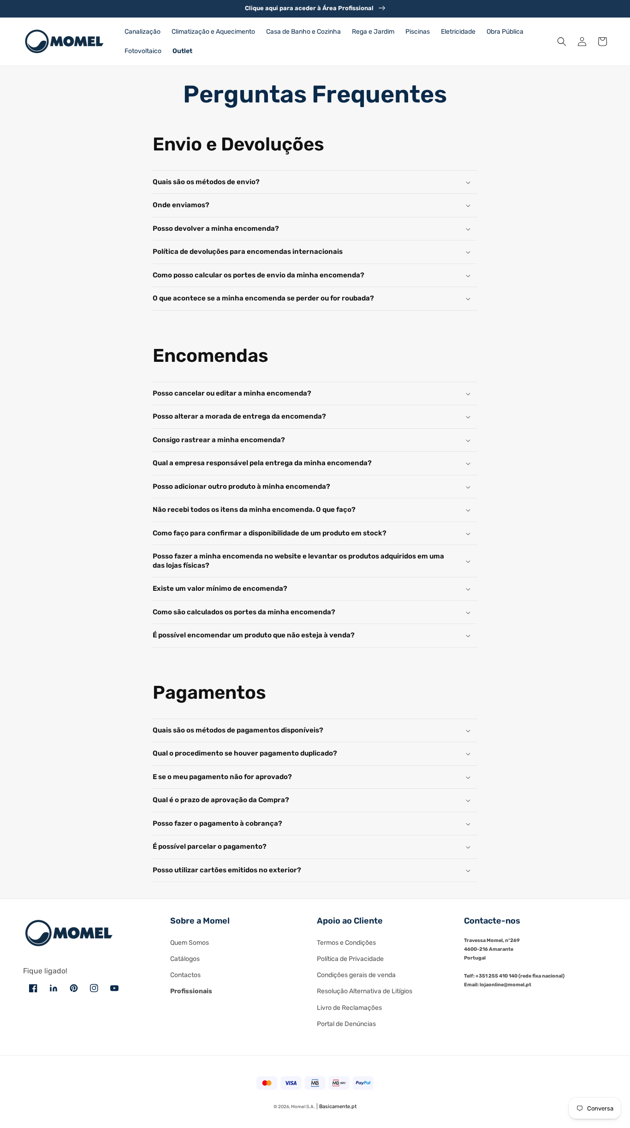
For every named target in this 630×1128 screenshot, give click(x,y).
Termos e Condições (346, 943)
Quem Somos (189, 943)
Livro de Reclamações (349, 1008)
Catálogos (185, 959)
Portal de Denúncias (346, 1024)
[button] (562, 41)
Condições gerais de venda (356, 975)
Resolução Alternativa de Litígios (364, 991)
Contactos (185, 975)
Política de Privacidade (350, 959)
